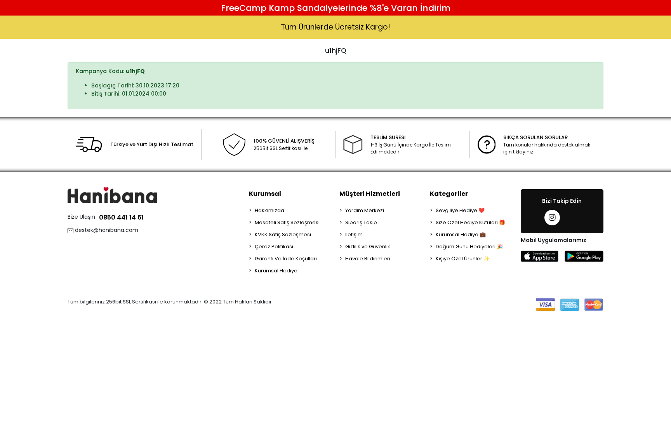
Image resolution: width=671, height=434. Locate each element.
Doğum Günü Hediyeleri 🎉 (469, 246)
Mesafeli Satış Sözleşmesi (287, 222)
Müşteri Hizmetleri (369, 193)
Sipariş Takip (361, 222)
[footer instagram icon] (552, 217)
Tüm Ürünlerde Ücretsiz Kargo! (335, 27)
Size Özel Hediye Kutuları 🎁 (470, 222)
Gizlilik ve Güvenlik (367, 246)
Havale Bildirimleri (367, 258)
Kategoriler (449, 193)
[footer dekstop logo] (112, 195)
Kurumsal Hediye (276, 270)
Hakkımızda (269, 210)
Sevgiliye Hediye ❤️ (460, 210)
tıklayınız (523, 151)
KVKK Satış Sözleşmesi (283, 234)
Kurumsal (265, 193)
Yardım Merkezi (364, 210)
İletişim (354, 234)
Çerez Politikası (274, 246)
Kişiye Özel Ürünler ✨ (463, 258)
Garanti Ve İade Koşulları (286, 258)
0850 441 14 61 (121, 217)
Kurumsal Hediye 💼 (461, 234)
